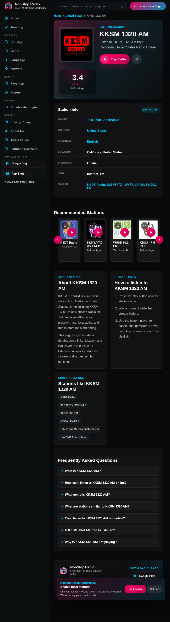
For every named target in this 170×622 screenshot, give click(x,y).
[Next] (159, 240)
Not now (154, 589)
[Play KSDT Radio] (71, 232)
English (92, 141)
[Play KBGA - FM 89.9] (151, 232)
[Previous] (58, 240)
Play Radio (118, 59)
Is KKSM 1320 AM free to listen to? (90, 530)
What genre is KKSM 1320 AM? (87, 494)
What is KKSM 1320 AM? (83, 471)
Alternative (111, 120)
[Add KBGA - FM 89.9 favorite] (144, 225)
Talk (90, 120)
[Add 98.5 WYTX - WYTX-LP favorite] (91, 225)
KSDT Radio (96, 184)
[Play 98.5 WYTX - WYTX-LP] (98, 232)
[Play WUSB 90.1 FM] (124, 232)
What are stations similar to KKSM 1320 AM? (97, 506)
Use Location (135, 589)
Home (57, 15)
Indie (98, 120)
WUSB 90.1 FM (69, 413)
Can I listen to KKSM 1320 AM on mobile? (95, 518)
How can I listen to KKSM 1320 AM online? (95, 482)
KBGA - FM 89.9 (70, 421)
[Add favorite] (137, 59)
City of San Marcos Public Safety (80, 429)
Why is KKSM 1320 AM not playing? (91, 542)
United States (74, 15)
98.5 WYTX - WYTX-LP (123, 184)
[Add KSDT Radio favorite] (65, 225)
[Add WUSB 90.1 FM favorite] (117, 225)
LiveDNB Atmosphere (73, 437)
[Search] (121, 6)
